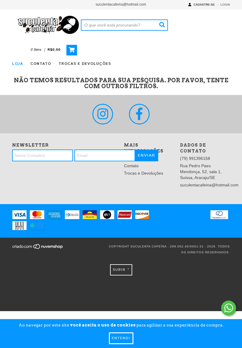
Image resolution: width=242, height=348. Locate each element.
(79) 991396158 (195, 158)
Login (225, 4)
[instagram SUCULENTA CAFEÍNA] (102, 114)
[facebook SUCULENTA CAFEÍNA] (139, 114)
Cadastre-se (204, 4)
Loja (17, 64)
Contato (40, 64)
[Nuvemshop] (38, 248)
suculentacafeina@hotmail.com (121, 4)
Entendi (121, 338)
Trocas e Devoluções (84, 64)
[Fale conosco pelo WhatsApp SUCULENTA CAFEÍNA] (228, 308)
